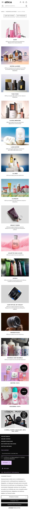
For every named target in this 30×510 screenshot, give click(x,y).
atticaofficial (7, 472)
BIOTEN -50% (15, 383)
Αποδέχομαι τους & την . (14, 458)
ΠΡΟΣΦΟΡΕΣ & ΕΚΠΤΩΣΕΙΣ (11, 11)
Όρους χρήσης (15, 457)
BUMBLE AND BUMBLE (15, 357)
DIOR (15, 39)
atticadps (6, 468)
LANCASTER (15, 147)
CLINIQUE (15, 198)
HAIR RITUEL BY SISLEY (15, 304)
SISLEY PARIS (15, 225)
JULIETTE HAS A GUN (15, 253)
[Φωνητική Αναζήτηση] (26, 5)
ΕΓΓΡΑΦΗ (5, 462)
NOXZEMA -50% (15, 406)
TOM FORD (15, 94)
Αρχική (2, 11)
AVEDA (15, 278)
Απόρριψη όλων (14, 500)
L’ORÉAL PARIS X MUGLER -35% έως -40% (15, 430)
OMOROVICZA (15, 332)
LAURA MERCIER (15, 120)
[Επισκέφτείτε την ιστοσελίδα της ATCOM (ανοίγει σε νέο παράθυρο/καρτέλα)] (14, 507)
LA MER (15, 173)
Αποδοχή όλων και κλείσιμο (14, 504)
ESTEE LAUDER (15, 66)
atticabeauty (15, 472)
